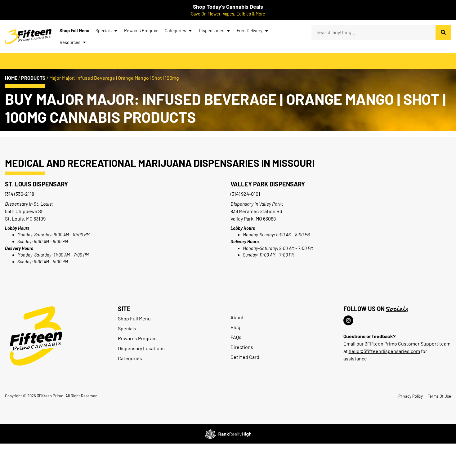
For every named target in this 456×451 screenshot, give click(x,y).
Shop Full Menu (74, 30)
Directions (241, 347)
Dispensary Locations (141, 348)
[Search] (443, 32)
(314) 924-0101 (245, 194)
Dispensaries (211, 30)
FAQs (235, 337)
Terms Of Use (439, 396)
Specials (104, 30)
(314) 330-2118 (19, 194)
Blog (235, 327)
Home (11, 78)
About (237, 317)
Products (33, 78)
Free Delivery (249, 30)
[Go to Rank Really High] (228, 434)
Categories (175, 30)
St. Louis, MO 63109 (25, 218)
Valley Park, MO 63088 (253, 218)
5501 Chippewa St (24, 211)
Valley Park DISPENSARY (267, 184)
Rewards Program (141, 30)
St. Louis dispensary (36, 184)
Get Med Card (244, 357)
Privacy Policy (410, 396)
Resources (70, 42)
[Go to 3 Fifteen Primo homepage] (28, 36)
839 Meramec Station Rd (256, 211)
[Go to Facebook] (348, 320)
